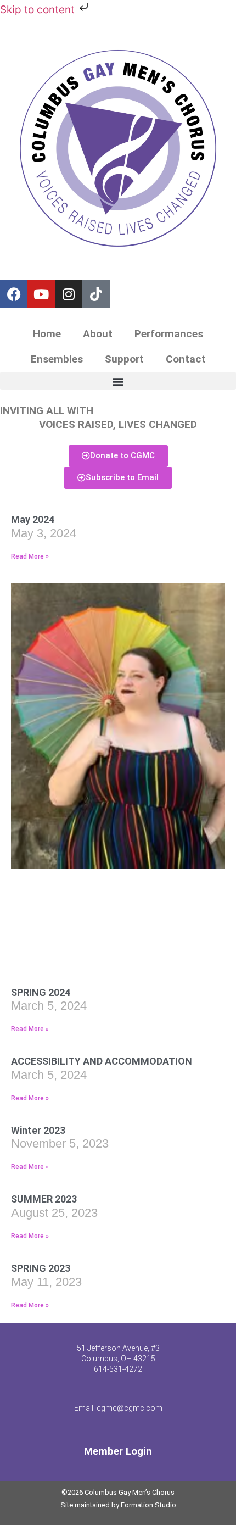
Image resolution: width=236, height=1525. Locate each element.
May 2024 (32, 519)
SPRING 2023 (40, 1268)
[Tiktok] (96, 294)
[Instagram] (68, 294)
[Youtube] (41, 294)
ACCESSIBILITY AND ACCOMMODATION (101, 1061)
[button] (118, 381)
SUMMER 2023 (44, 1199)
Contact (186, 359)
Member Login (118, 1451)
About (98, 333)
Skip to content (38, 9)
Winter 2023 (38, 1130)
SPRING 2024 (40, 992)
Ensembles (57, 359)
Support (124, 359)
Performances (168, 333)
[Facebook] (13, 294)
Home (47, 333)
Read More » (30, 556)
